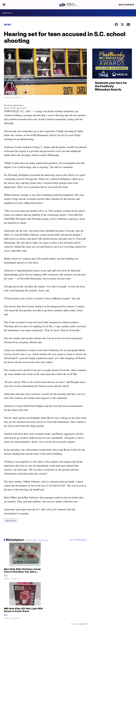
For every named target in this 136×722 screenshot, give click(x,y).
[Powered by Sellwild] (83, 624)
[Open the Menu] (4, 4)
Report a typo (10, 520)
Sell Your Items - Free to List (36, 540)
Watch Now (126, 4)
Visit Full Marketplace (78, 540)
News (7, 24)
